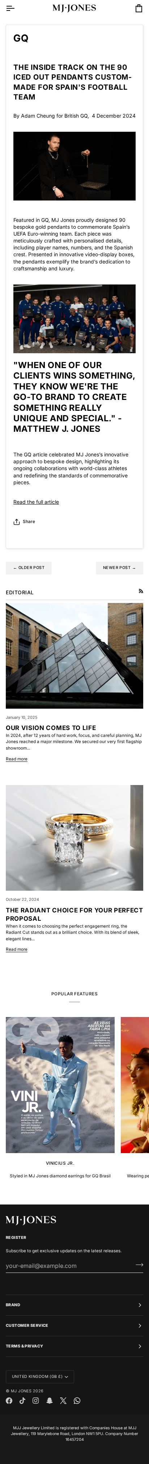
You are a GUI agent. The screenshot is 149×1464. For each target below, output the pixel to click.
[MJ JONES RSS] (141, 591)
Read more (16, 758)
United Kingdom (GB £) (37, 1376)
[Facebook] (9, 1400)
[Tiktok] (22, 1400)
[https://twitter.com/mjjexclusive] (63, 1400)
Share (29, 521)
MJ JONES (21, 1391)
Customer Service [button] (27, 1325)
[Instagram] (36, 1400)
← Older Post (28, 567)
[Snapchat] (49, 1400)
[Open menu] (16, 8)
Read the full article (36, 502)
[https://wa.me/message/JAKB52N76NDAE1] (77, 1400)
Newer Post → (119, 567)
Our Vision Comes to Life (51, 727)
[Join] (137, 1264)
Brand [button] (13, 1305)
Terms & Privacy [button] (24, 1346)
